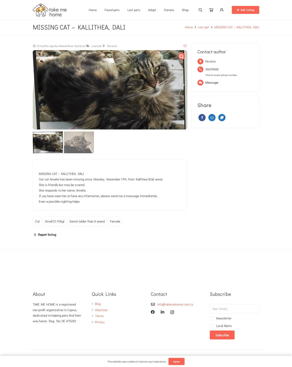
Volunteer (101, 310)
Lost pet (203, 27)
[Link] (50, 10)
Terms (99, 316)
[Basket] (211, 10)
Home (189, 27)
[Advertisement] (225, 162)
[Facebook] (202, 117)
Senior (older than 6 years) (87, 221)
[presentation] (183, 85)
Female (115, 221)
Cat (37, 221)
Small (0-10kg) (54, 221)
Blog (98, 304)
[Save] (185, 46)
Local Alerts (223, 326)
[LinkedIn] (162, 312)
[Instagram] (172, 312)
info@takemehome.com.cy (175, 304)
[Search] (200, 10)
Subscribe (222, 335)
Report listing (47, 234)
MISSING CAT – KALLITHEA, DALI (236, 27)
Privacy (99, 322)
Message (211, 82)
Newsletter (223, 318)
